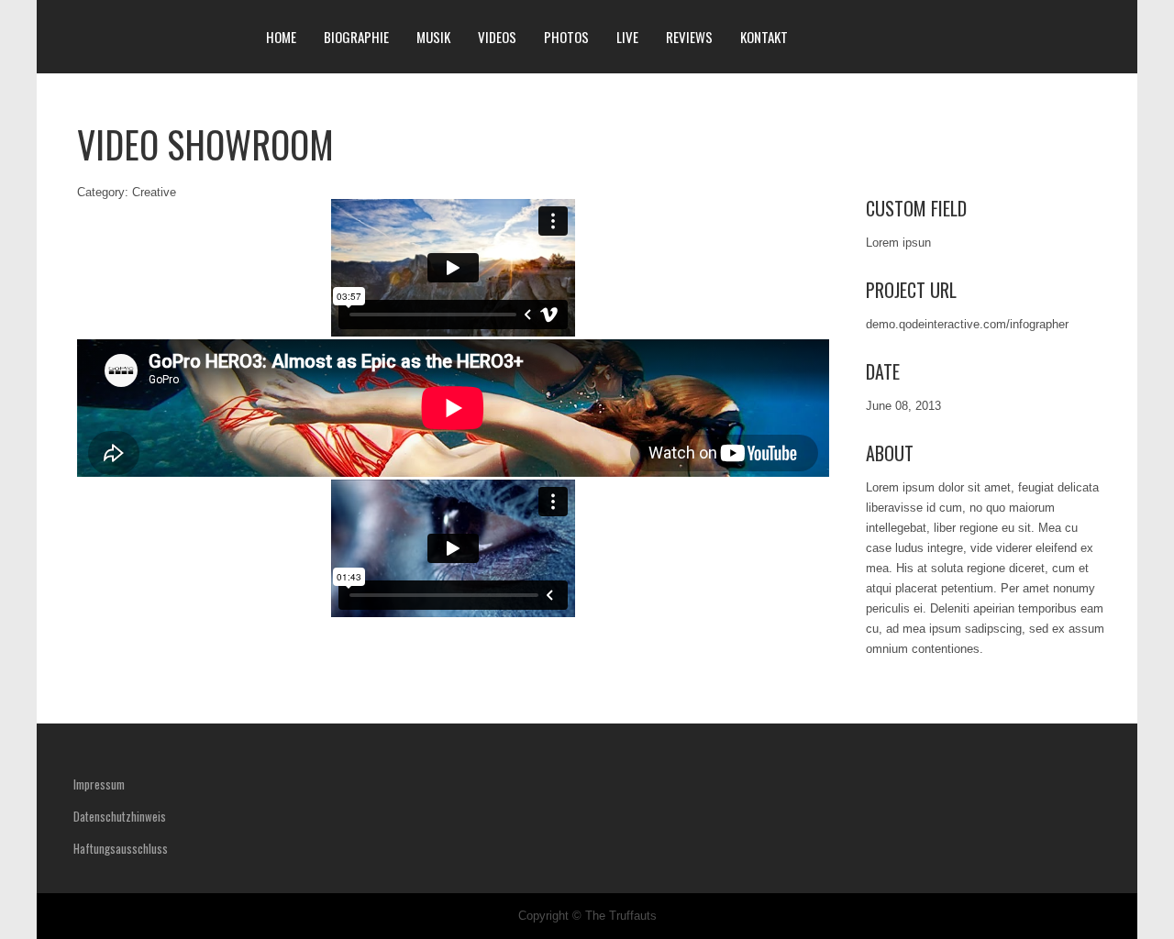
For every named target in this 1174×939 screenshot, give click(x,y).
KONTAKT (764, 37)
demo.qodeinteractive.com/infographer (967, 324)
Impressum (99, 784)
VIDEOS (497, 37)
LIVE (627, 37)
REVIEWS (689, 37)
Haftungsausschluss (120, 848)
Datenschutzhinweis (119, 816)
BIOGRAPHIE (356, 37)
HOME (281, 37)
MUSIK (433, 37)
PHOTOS (566, 37)
